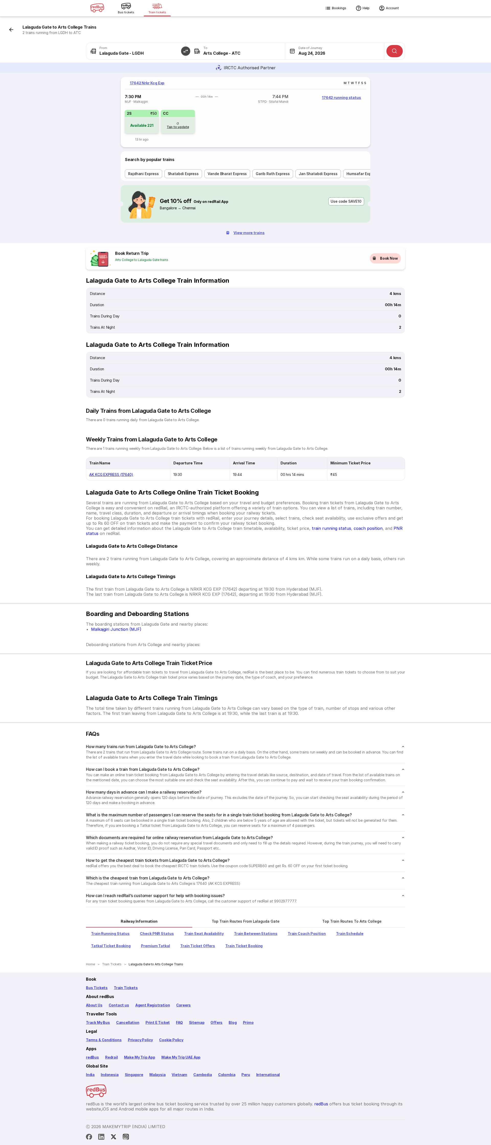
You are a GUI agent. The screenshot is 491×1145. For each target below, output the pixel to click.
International (268, 1074)
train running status (331, 528)
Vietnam (179, 1074)
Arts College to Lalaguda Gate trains (141, 260)
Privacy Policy (140, 1040)
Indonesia (109, 1074)
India (90, 1074)
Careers (183, 1005)
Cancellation (127, 1022)
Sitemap (197, 1022)
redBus (92, 1057)
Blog (233, 1022)
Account (392, 8)
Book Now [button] (389, 258)
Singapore (134, 1074)
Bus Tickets (97, 988)
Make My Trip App (139, 1057)
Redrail (111, 1057)
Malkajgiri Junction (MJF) (116, 629)
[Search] (394, 51)
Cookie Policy (171, 1040)
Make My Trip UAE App (180, 1057)
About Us (94, 1005)
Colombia (227, 1074)
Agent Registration (152, 1005)
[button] (185, 51)
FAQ (179, 1022)
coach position (368, 528)
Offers (216, 1022)
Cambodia (202, 1074)
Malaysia (157, 1074)
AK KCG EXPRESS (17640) (111, 474)
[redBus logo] (97, 8)
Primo (248, 1022)
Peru (245, 1074)
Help (366, 8)
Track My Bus (98, 1022)
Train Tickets (126, 988)
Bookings (339, 8)
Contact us (119, 1005)
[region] (245, 112)
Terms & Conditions (104, 1040)
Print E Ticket (158, 1022)
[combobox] (136, 51)
